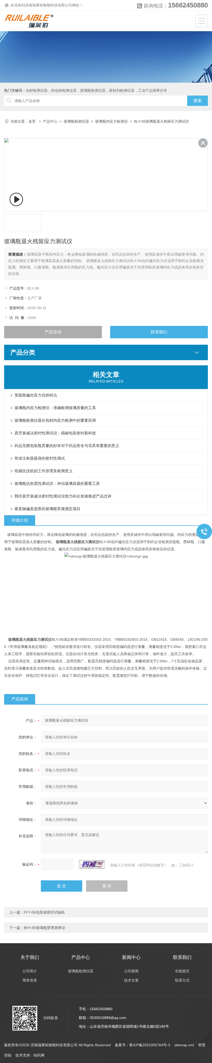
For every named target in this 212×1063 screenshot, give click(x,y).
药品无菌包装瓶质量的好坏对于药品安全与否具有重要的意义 (66, 445)
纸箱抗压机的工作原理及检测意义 (43, 471)
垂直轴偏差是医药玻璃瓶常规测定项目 (47, 509)
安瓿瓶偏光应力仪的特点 (35, 395)
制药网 (39, 1055)
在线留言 (182, 971)
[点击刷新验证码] (92, 864)
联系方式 (182, 980)
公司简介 (29, 971)
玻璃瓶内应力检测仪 (111, 121)
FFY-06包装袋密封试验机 (44, 912)
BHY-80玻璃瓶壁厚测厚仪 (44, 928)
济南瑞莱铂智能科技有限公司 (48, 5)
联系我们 (159, 332)
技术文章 (131, 980)
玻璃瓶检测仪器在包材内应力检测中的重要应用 (55, 420)
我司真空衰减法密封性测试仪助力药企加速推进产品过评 (62, 496)
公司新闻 (131, 971)
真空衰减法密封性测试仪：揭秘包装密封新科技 (55, 433)
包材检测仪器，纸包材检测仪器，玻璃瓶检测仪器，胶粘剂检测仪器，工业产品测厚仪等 (96, 90)
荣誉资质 (29, 980)
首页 (32, 121)
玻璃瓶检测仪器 (76, 121)
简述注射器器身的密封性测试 (39, 458)
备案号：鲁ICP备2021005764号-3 (142, 1045)
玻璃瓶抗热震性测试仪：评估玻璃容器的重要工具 (57, 483)
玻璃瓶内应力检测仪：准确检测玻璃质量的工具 (55, 408)
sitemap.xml (184, 1045)
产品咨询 (53, 332)
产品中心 (50, 121)
